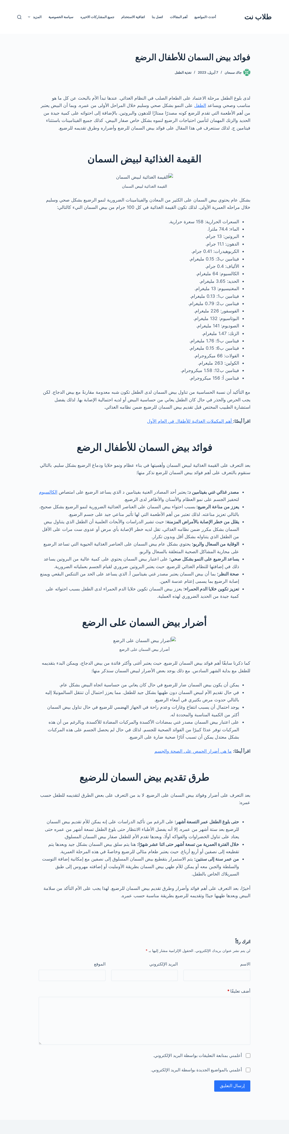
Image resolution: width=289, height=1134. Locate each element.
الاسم (245, 964)
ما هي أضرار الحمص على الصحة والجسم (193, 751)
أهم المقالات (178, 17)
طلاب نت (258, 16)
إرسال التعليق (232, 1085)
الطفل (200, 105)
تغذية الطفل (183, 72)
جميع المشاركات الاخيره (97, 17)
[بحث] (19, 17)
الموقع (100, 964)
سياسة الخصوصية (61, 17)
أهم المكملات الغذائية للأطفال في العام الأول (190, 421)
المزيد (37, 17)
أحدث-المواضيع (205, 17)
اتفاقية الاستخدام (133, 17)
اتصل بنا (157, 17)
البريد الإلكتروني (163, 964)
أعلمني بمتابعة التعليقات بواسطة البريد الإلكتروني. (197, 1055)
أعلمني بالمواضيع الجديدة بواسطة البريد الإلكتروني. (196, 1069)
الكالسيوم (48, 492)
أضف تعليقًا (238, 991)
